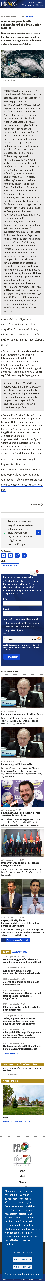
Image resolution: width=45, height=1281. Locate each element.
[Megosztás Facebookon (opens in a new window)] (10, 555)
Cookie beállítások (22, 1252)
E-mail (6, 609)
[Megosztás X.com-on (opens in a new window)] (24, 555)
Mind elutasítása (22, 1260)
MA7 (22, 1171)
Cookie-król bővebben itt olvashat (22, 1274)
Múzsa (22, 1182)
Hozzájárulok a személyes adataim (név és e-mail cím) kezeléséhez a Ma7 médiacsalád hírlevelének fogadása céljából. (23, 625)
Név (5, 599)
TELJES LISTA (10, 1053)
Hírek (22, 1176)
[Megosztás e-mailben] (3, 555)
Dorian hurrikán (10, 566)
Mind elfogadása (22, 1267)
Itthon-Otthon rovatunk (15, 1122)
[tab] (6, 952)
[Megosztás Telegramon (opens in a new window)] (17, 555)
